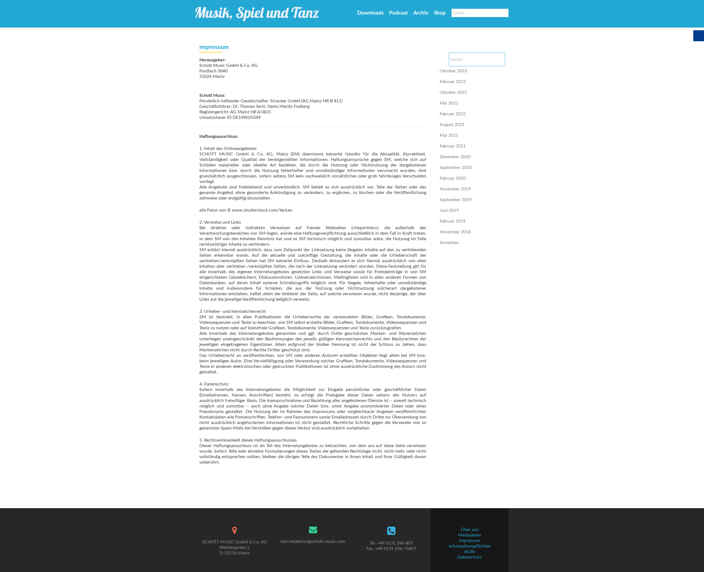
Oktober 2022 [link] (453, 92)
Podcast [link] (398, 13)
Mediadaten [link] (469, 535)
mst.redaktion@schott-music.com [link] (312, 541)
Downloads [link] (370, 13)
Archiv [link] (420, 13)
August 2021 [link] (452, 124)
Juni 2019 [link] (449, 210)
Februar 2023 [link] (453, 82)
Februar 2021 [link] (453, 146)
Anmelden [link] (449, 242)
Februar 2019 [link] (453, 221)
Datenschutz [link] (469, 557)
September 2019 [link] (456, 200)
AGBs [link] (469, 551)
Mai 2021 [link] (449, 135)
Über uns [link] (470, 529)
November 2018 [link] (455, 232)
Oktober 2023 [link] (453, 71)
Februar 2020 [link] (453, 178)
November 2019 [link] (455, 189)
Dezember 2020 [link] (455, 157)
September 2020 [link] (456, 167)
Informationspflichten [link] (470, 546)
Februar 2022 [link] (453, 114)
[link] (257, 11)
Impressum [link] (469, 540)
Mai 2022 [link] (449, 103)
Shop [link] (440, 13)
